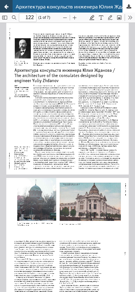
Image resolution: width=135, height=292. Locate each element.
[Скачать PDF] (128, 6)
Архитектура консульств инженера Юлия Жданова (75, 6)
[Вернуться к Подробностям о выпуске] (6, 6)
